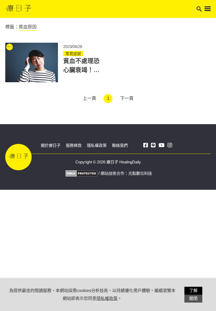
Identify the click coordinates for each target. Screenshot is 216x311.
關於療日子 (51, 145)
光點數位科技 (140, 173)
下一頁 (127, 98)
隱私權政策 (97, 145)
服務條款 (74, 145)
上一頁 (89, 98)
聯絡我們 (120, 145)
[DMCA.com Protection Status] (80, 173)
